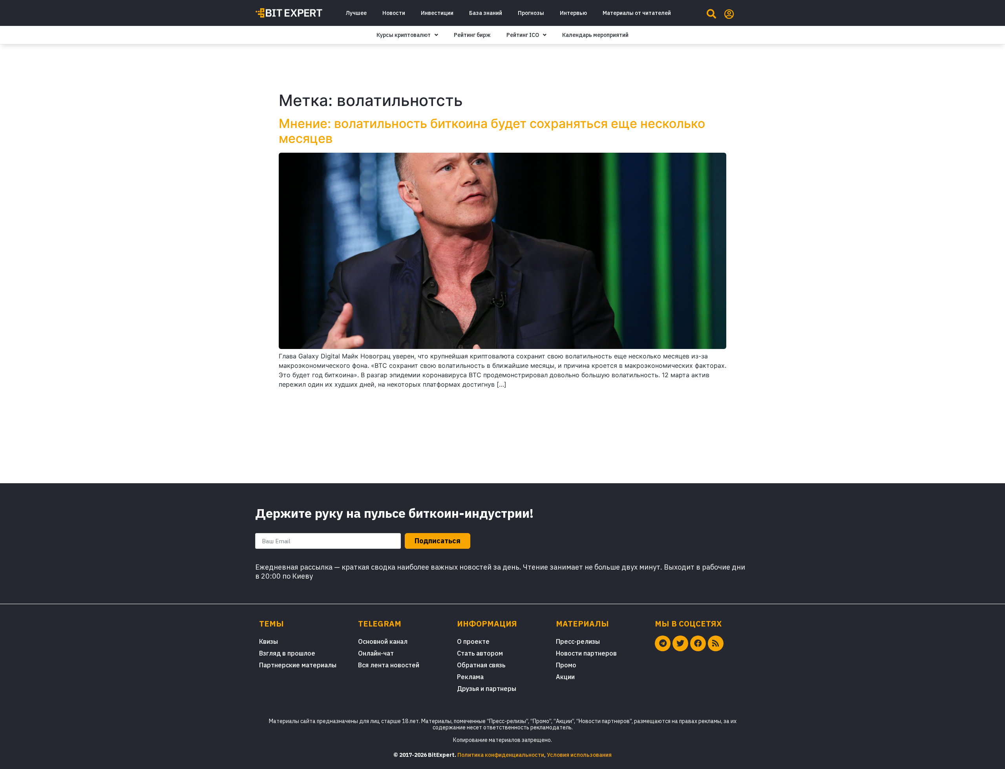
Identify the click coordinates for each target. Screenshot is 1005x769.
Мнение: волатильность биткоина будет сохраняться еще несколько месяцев (492, 131)
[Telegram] (663, 643)
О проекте (473, 641)
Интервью (573, 12)
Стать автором (480, 653)
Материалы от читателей (637, 12)
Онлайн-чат (376, 653)
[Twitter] (680, 643)
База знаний (485, 12)
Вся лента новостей (388, 665)
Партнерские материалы (297, 665)
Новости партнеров (586, 653)
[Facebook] (698, 643)
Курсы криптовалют (403, 34)
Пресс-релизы (578, 641)
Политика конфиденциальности (500, 754)
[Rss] (716, 643)
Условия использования (579, 754)
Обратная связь (481, 665)
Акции (565, 677)
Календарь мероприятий (595, 34)
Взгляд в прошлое (287, 653)
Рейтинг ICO (522, 34)
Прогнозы (531, 12)
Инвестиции (437, 12)
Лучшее (356, 12)
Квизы (268, 641)
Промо (566, 665)
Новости (393, 12)
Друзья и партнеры (486, 688)
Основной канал (382, 641)
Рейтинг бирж (472, 34)
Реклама (470, 677)
